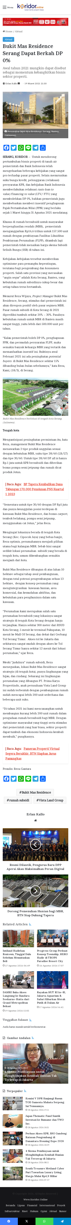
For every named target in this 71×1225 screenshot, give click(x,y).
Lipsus (21, 1205)
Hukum (34, 1211)
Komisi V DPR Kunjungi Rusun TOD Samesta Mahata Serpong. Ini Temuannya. (45, 1102)
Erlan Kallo (11, 83)
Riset (25, 1211)
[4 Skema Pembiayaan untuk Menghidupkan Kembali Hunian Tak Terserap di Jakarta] (13, 1156)
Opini (44, 1211)
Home (8, 31)
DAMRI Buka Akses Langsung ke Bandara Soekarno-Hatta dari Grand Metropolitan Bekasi (16, 999)
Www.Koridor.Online (35, 1199)
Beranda (10, 1205)
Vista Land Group (51, 800)
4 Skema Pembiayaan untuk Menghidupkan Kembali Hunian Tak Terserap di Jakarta (31, 1076)
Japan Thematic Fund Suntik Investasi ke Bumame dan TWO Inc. (44, 1119)
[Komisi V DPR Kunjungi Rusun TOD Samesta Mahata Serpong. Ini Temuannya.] (13, 1103)
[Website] (35, 820)
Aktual (18, 31)
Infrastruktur (12, 1211)
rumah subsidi (19, 800)
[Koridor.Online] (30, 7)
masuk (19, 1026)
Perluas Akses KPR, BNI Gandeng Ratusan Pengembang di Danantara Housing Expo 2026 (46, 1137)
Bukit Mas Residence (36, 792)
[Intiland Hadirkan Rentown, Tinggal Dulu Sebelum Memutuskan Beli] (18, 938)
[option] (35, 1064)
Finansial (32, 1205)
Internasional (47, 1205)
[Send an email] (19, 83)
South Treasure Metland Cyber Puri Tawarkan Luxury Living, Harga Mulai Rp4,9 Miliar (44, 1172)
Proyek (61, 1205)
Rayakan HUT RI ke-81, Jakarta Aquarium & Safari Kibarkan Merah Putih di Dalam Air (51, 997)
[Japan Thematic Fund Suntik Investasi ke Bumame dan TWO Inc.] (13, 1121)
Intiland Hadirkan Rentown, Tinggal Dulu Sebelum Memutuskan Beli (17, 956)
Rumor (62, 1211)
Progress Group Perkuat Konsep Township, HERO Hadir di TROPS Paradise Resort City (52, 956)
